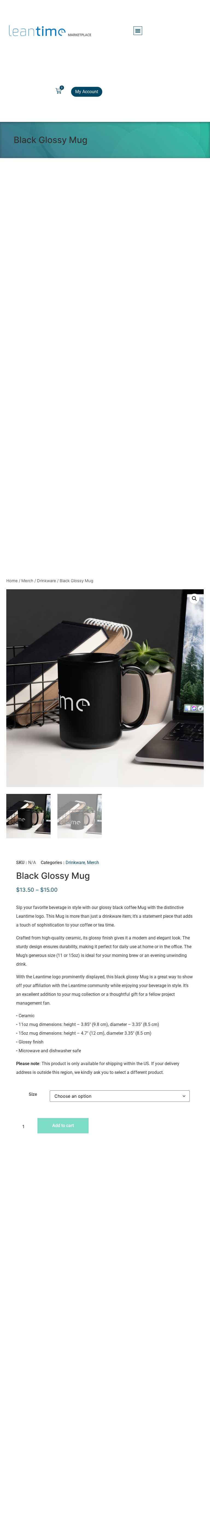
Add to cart (63, 1125)
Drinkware (46, 580)
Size (33, 1094)
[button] (137, 30)
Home (12, 580)
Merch (27, 580)
